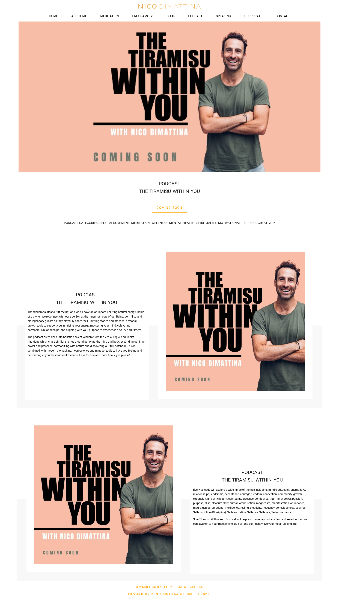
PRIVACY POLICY (161, 587)
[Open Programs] (151, 16)
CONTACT (142, 587)
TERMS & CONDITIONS (188, 587)
